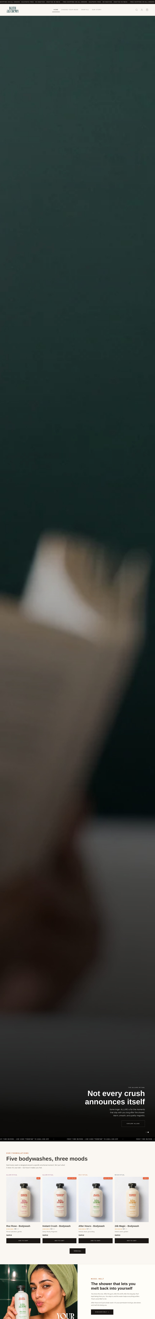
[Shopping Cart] (147, 9)
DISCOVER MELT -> (102, 1312)
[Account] (142, 10)
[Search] (136, 9)
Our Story (96, 9)
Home (56, 9)
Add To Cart (23, 1240)
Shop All (85, 9)
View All (77, 1251)
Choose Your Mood (69, 9)
